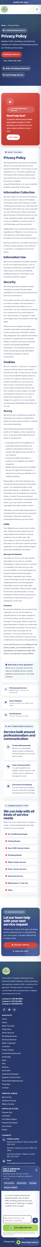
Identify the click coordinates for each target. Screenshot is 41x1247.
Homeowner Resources (11, 1053)
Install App (6, 1057)
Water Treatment (8, 1043)
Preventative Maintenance (12, 1081)
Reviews (5, 1067)
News (4, 1060)
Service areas (21, 1183)
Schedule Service (11, 54)
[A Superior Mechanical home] (6, 971)
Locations (6, 1046)
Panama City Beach (10, 1123)
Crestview (6, 1116)
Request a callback (10, 1187)
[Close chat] (36, 1170)
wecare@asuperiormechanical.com (21, 1163)
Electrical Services (9, 1040)
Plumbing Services (9, 1036)
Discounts (6, 1070)
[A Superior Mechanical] (4, 9)
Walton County (8, 1104)
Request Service (21, 945)
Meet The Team (8, 1026)
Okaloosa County (9, 1101)
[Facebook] (4, 1010)
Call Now (13, 137)
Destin (4, 1130)
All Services (6, 1029)
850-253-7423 (13, 1156)
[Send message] (35, 1220)
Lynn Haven (6, 1126)
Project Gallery (8, 1050)
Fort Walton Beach (9, 1119)
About (4, 1022)
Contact (5, 1088)
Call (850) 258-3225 (12, 61)
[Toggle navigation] (37, 9)
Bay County (6, 1097)
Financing (6, 1084)
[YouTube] (9, 1010)
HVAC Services (8, 1033)
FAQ (3, 1064)
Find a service (9, 1183)
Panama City (7, 1112)
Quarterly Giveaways (10, 1074)
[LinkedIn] (14, 1010)
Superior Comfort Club (11, 1077)
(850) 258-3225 (21, 2)
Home (3, 25)
